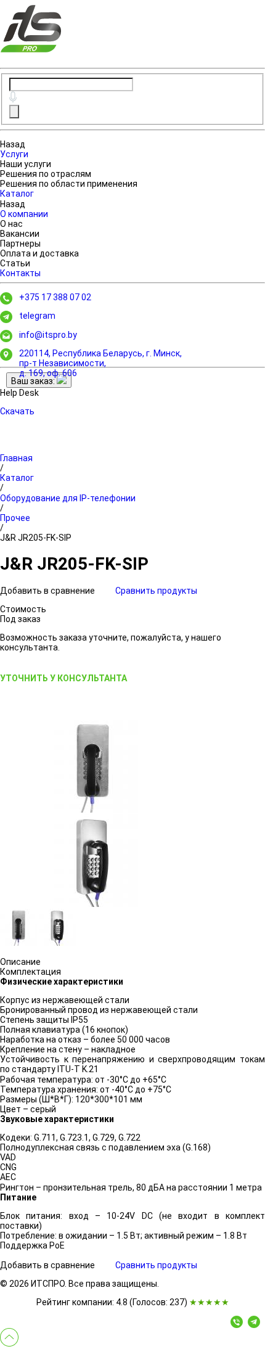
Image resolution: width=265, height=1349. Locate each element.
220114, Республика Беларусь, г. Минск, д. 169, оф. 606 (100, 363)
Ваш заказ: (34, 381)
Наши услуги (25, 164)
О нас (11, 224)
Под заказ (20, 619)
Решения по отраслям (45, 174)
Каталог (17, 194)
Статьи (15, 263)
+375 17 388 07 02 (55, 297)
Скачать (17, 411)
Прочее (15, 518)
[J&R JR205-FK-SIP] (92, 766)
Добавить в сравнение (48, 591)
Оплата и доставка (39, 253)
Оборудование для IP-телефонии (68, 498)
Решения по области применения (68, 184)
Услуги (14, 154)
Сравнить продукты (156, 591)
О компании (24, 214)
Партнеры (20, 243)
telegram (37, 316)
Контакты (20, 273)
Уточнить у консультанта (63, 678)
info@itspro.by (48, 335)
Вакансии (19, 234)
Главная (16, 458)
